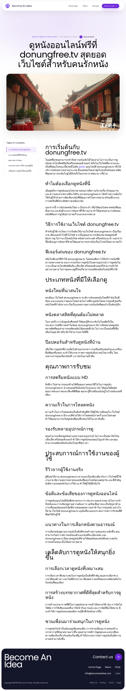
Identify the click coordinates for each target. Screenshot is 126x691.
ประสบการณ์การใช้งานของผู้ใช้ (20, 166)
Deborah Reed (88, 37)
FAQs (117, 667)
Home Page (94, 667)
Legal (119, 682)
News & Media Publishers (44, 37)
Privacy (103, 682)
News (108, 667)
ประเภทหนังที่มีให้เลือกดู (17, 155)
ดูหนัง (82, 166)
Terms (111, 682)
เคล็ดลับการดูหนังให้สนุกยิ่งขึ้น (20, 171)
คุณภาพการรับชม (15, 160)
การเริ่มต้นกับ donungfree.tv (19, 150)
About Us (93, 682)
